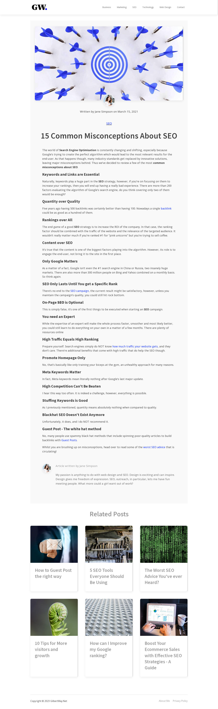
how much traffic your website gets (135, 346)
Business (106, 7)
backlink (166, 208)
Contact (181, 7)
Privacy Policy (180, 700)
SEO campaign (79, 291)
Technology (148, 7)
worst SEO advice (154, 447)
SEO (134, 7)
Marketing (121, 7)
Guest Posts (69, 440)
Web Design (165, 7)
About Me (164, 700)
